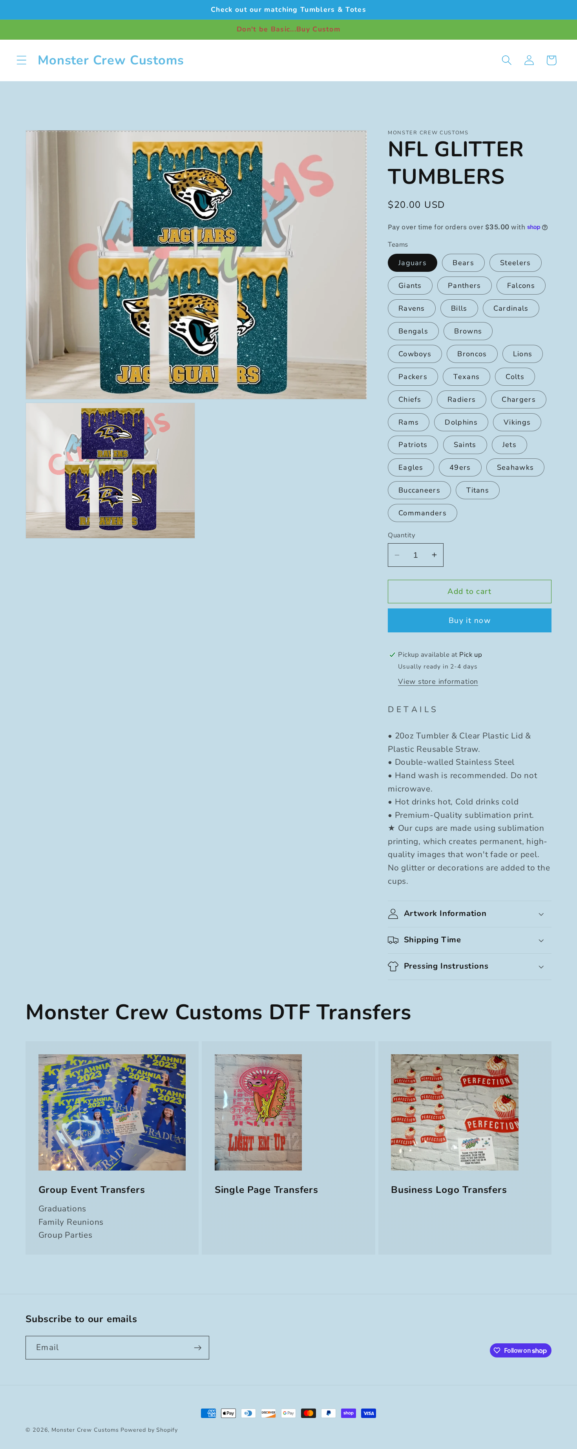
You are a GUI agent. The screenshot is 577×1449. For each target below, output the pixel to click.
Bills (459, 308)
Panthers (464, 285)
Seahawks (515, 467)
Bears (463, 262)
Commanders (422, 513)
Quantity (401, 535)
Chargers (518, 399)
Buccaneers (419, 490)
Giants (410, 285)
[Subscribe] (197, 1348)
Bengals (413, 331)
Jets (509, 444)
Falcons (521, 285)
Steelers (515, 262)
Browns (468, 331)
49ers (460, 467)
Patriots (412, 444)
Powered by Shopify (149, 1430)
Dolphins (461, 422)
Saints (465, 444)
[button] (21, 60)
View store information (438, 681)
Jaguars (412, 262)
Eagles (411, 467)
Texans (466, 376)
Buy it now (470, 620)
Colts (515, 376)
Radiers (461, 399)
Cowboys (414, 354)
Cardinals (511, 308)
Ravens (411, 308)
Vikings (517, 422)
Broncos (472, 354)
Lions (523, 354)
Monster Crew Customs (86, 1430)
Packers (412, 376)
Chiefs (410, 399)
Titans (477, 490)
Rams (408, 422)
